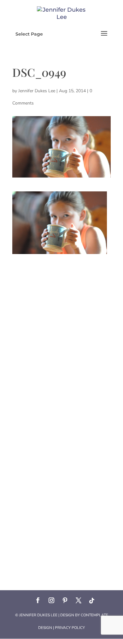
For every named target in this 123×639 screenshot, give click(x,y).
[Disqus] (61, 332)
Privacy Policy (70, 627)
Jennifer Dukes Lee (36, 91)
